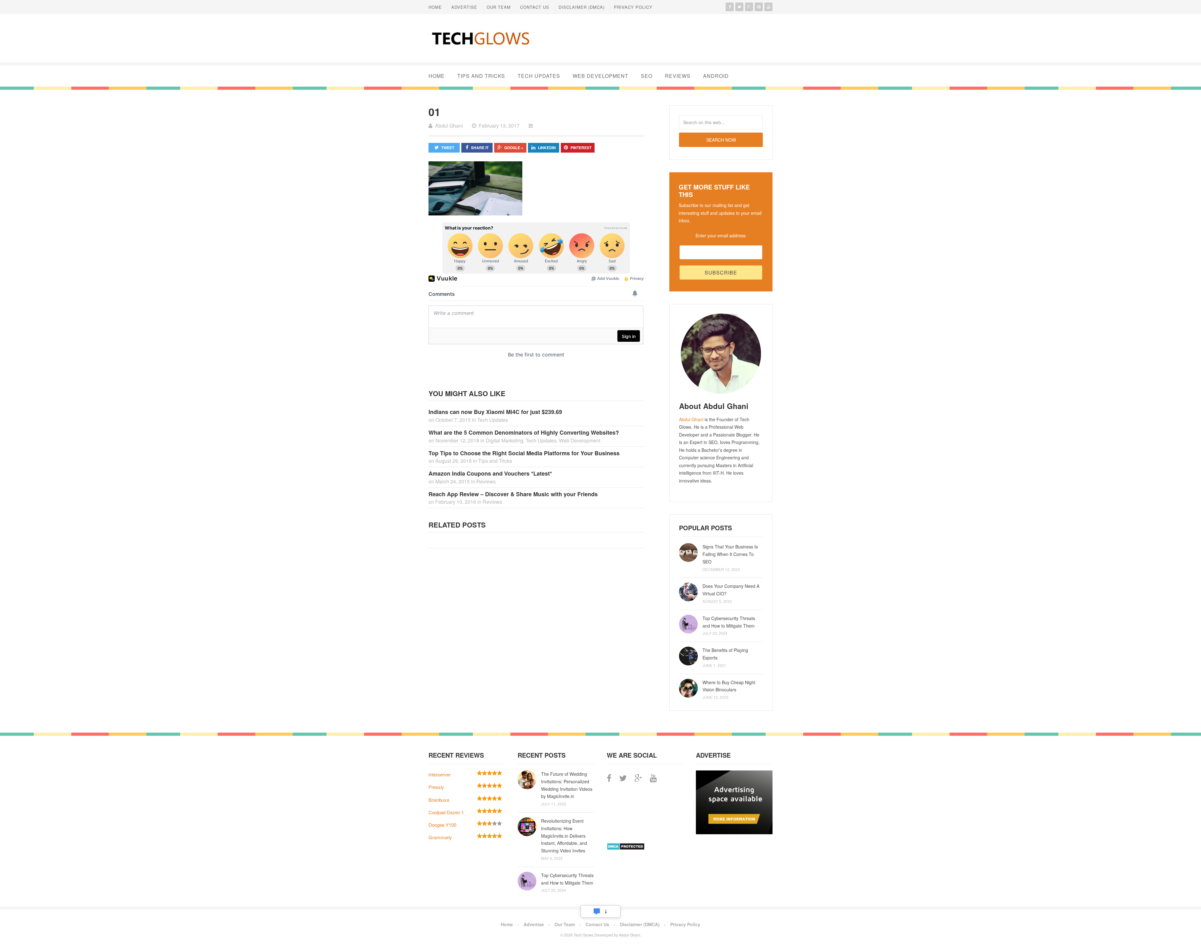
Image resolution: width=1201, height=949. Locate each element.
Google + (513, 147)
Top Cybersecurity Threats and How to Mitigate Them (728, 622)
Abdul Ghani (691, 419)
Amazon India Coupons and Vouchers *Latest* (490, 473)
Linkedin (547, 147)
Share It (480, 147)
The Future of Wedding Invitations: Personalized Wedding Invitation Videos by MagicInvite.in (566, 785)
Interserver (439, 774)
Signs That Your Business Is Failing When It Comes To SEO (730, 554)
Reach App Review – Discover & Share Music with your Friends (513, 494)
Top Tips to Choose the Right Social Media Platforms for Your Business (524, 453)
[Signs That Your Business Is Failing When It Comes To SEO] (688, 552)
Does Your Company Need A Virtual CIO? (730, 590)
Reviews (678, 75)
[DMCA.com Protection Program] (626, 848)
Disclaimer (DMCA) (582, 7)
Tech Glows (583, 934)
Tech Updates (539, 75)
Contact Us (534, 7)
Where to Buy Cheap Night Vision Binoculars (728, 686)
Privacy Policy (633, 7)
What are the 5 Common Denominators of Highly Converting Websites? (523, 432)
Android (716, 75)
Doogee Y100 (442, 824)
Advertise (464, 7)
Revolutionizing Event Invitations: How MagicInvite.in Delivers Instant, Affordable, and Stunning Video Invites (564, 836)
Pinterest (580, 147)
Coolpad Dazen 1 (446, 812)
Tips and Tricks (481, 75)
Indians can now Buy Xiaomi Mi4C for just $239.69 (495, 412)
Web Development (600, 75)
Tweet (447, 147)
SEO (646, 75)
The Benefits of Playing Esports (725, 654)
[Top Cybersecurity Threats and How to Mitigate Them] (688, 624)
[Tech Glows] (480, 38)
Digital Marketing (504, 440)
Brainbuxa (438, 799)
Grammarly (440, 837)
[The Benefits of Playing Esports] (688, 656)
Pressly (436, 787)
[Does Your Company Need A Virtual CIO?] (688, 592)
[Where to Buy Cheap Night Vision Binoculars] (688, 688)
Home (435, 7)
